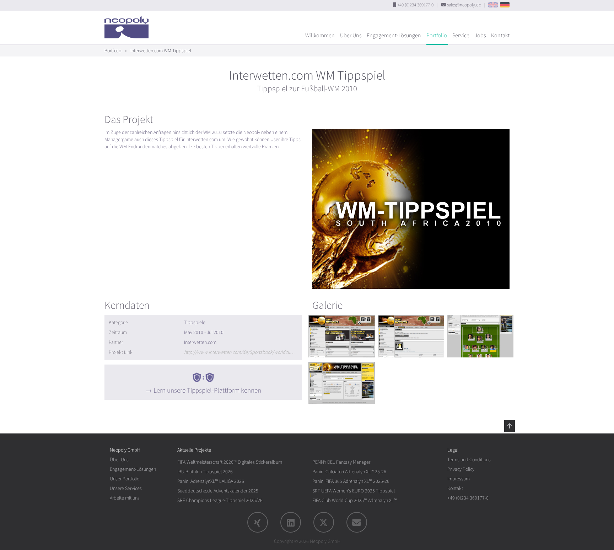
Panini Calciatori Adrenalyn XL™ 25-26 (349, 472)
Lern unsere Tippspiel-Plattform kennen (207, 390)
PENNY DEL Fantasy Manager (341, 462)
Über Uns (350, 35)
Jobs (480, 35)
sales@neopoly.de (464, 5)
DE (505, 4)
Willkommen (320, 35)
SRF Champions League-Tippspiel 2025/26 (220, 500)
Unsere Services (126, 488)
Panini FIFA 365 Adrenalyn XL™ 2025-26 (350, 481)
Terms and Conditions (469, 460)
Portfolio (436, 35)
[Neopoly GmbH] (128, 24)
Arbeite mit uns (125, 498)
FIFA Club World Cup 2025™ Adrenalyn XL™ (354, 500)
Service (460, 35)
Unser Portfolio (124, 479)
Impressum (458, 479)
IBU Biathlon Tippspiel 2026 (205, 472)
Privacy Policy (460, 469)
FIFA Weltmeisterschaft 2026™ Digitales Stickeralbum (229, 462)
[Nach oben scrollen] (509, 426)
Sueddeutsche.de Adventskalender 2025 (217, 491)
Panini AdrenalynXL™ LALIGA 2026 (210, 481)
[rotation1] (341, 336)
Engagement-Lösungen (394, 35)
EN (493, 4)
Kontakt (500, 35)
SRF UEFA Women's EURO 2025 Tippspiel (353, 491)
